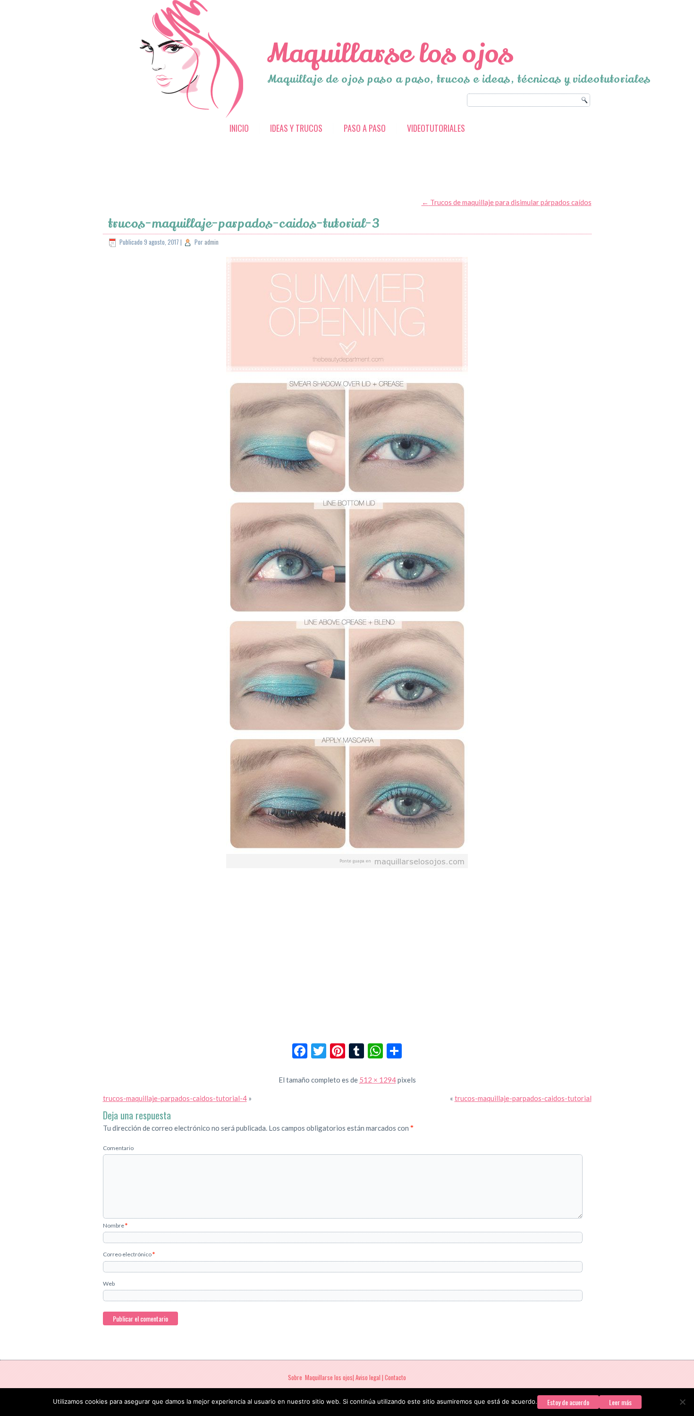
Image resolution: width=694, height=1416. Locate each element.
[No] (682, 1402)
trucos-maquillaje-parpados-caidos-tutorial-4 (175, 1098)
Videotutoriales (436, 128)
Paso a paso (365, 128)
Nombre (115, 1225)
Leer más (620, 1402)
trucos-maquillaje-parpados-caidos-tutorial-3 (244, 223)
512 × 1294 (377, 1079)
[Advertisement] (275, 166)
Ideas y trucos (296, 128)
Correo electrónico (129, 1254)
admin (211, 242)
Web (109, 1283)
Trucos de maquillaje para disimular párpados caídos (507, 202)
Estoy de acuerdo (568, 1402)
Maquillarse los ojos (390, 53)
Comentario (118, 1148)
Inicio (239, 128)
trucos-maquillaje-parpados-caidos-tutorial (523, 1098)
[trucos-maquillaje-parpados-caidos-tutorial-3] (347, 868)
